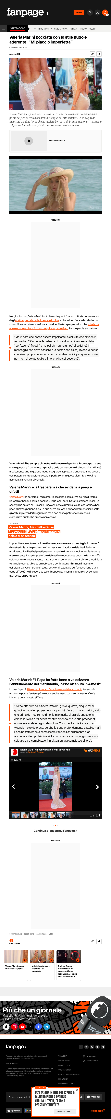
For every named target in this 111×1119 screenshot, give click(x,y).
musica (83, 29)
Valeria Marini (16, 496)
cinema (74, 29)
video (51, 934)
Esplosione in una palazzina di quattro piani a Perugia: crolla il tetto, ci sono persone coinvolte (55, 1099)
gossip (92, 29)
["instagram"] (14, 1026)
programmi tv (45, 29)
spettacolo (17, 28)
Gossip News (29, 934)
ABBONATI (78, 12)
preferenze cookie (66, 1084)
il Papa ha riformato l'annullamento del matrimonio (54, 689)
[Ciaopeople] (98, 1111)
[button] (99, 54)
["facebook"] (38, 1026)
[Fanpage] (16, 1047)
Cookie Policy (64, 1070)
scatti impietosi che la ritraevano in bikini (37, 320)
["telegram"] (46, 1026)
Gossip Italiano (15, 934)
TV (34, 29)
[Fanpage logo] (24, 12)
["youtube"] (22, 1026)
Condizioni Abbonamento (69, 1074)
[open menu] (3, 28)
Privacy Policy (64, 1065)
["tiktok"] (6, 1026)
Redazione (63, 1079)
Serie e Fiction (61, 29)
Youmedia (62, 1056)
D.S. (19, 54)
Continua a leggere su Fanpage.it (55, 830)
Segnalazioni (64, 1061)
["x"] (30, 1026)
